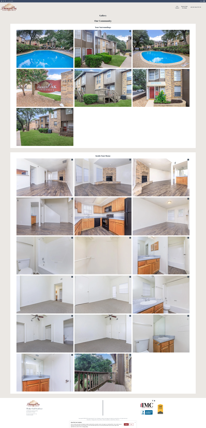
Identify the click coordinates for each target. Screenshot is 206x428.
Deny (131, 424)
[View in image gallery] (72, 31)
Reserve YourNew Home (184, 7)
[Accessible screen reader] (1, 1)
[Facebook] (152, 400)
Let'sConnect (177, 7)
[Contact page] (3, 1)
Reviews (117, 419)
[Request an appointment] (5, 1)
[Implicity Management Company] (146, 405)
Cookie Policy (112, 419)
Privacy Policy (99, 419)
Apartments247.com (92, 418)
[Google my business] (154, 400)
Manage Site (94, 419)
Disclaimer (89, 419)
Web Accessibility (106, 419)
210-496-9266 (195, 7)
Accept (126, 424)
